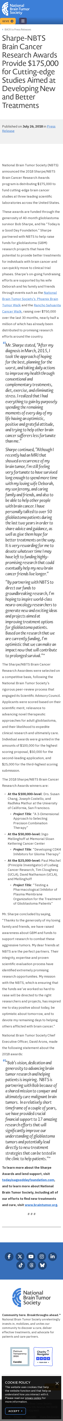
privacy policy (33, 1398)
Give (6, 21)
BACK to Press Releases (17, 29)
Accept (14, 1411)
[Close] (57, 1383)
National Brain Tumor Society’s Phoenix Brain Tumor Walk (30, 299)
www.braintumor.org (41, 1205)
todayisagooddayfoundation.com (28, 1180)
